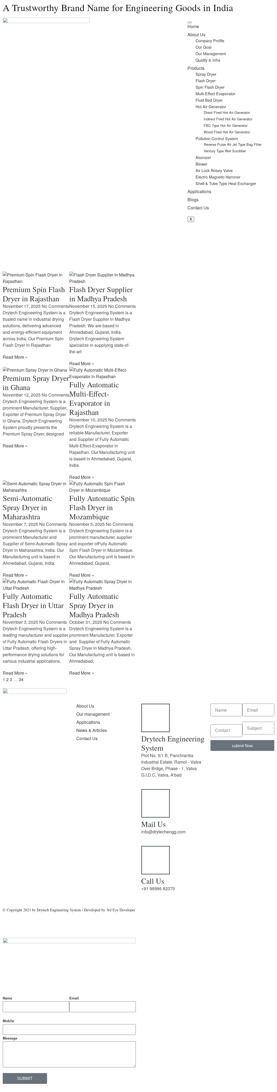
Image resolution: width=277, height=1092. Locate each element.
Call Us (152, 881)
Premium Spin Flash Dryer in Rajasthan (34, 293)
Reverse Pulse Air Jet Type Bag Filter (233, 144)
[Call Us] (155, 860)
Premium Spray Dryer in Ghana (36, 382)
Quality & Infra (208, 60)
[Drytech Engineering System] (155, 718)
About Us (196, 34)
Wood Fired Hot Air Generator (227, 131)
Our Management (211, 53)
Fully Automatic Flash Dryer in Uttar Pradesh (33, 605)
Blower (201, 164)
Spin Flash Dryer (210, 87)
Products (196, 68)
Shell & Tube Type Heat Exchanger (226, 183)
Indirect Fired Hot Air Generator (228, 118)
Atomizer (203, 157)
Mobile (8, 1020)
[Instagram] (53, 787)
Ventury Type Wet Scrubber (225, 150)
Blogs (193, 199)
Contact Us (198, 207)
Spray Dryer (206, 74)
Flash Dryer (206, 80)
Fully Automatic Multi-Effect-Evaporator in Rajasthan (94, 398)
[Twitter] (9, 787)
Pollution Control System (217, 138)
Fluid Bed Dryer (209, 100)
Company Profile (210, 40)
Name (7, 998)
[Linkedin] (24, 787)
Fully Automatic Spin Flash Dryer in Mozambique (102, 507)
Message (10, 1038)
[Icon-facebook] (9, 803)
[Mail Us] (155, 803)
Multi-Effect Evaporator (215, 93)
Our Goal (203, 47)
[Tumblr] (38, 787)
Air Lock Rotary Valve (214, 170)
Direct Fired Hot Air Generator (227, 112)
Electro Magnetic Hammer (218, 177)
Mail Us (153, 824)
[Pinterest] (38, 803)
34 (21, 679)
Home (193, 26)
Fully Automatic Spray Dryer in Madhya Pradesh (94, 605)
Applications (199, 191)
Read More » (15, 357)
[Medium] (24, 803)
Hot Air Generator (211, 106)
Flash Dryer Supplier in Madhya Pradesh (101, 293)
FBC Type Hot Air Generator (226, 125)
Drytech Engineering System (173, 743)
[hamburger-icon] (189, 22)
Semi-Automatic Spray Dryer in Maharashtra (27, 507)
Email (74, 998)
